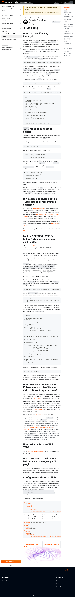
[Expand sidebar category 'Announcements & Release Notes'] (20, 9)
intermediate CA (37, 246)
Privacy (55, 595)
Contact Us (59, 587)
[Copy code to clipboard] (59, 62)
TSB (24, 231)
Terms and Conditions (46, 595)
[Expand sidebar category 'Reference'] (20, 31)
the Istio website (37, 409)
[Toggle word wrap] (56, 62)
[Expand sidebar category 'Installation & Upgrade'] (20, 15)
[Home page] (24, 17)
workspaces (54, 223)
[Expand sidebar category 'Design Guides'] (20, 26)
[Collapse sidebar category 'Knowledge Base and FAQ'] (20, 34)
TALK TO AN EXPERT (11, 561)
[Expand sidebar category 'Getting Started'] (20, 18)
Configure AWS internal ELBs (67, 54)
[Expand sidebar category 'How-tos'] (20, 21)
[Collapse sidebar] (11, 565)
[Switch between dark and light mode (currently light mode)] (61, 2)
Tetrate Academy (6, 581)
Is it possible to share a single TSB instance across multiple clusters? (68, 17)
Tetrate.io (59, 581)
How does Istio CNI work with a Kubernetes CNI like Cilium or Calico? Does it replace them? (68, 37)
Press (58, 584)
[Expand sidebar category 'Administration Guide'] (20, 23)
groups (25, 225)
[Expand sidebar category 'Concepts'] (20, 13)
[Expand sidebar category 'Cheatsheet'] (20, 45)
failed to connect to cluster (68, 12)
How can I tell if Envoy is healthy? (68, 8)
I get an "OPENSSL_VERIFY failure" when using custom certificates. (68, 24)
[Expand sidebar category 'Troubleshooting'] (20, 28)
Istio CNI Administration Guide (36, 451)
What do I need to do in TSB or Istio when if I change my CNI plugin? (68, 49)
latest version (51, 12)
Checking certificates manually (68, 30)
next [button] (55, 2)
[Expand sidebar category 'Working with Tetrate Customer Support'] (20, 48)
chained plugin (37, 398)
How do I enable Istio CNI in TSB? (67, 44)
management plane (38, 208)
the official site (40, 414)
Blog (3, 584)
